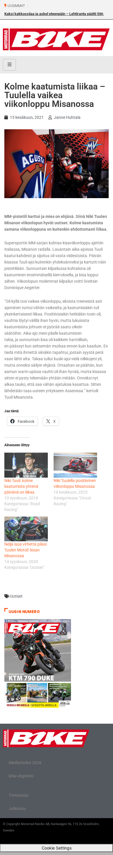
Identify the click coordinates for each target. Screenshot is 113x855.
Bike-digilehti (21, 776)
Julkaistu (17, 808)
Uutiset (16, 596)
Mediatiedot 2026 (25, 762)
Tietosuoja (19, 795)
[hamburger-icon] (9, 65)
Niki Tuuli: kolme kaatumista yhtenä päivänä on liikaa (21, 486)
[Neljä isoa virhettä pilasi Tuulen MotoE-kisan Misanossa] (26, 529)
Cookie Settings (57, 847)
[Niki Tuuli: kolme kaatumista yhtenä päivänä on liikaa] (26, 465)
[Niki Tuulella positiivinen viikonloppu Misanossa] (75, 465)
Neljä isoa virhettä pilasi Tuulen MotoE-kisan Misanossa (25, 550)
